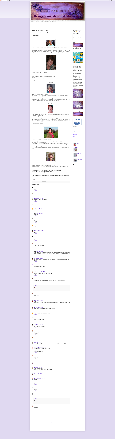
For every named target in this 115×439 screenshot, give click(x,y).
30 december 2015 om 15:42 (41, 186)
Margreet (35, 230)
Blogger (63, 428)
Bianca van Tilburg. (36, 347)
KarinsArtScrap (36, 186)
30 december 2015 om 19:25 (40, 292)
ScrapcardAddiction (76, 142)
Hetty (34, 324)
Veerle (34, 362)
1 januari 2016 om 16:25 (39, 373)
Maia (34, 367)
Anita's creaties (75, 147)
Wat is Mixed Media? (48, 21)
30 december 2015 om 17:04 (39, 258)
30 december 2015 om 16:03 (39, 213)
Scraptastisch (35, 271)
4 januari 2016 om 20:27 (51, 405)
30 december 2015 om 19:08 (41, 271)
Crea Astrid (35, 292)
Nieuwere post (33, 422)
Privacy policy (54, 21)
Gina (34, 342)
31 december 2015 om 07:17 (39, 324)
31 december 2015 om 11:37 (38, 342)
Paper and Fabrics (75, 152)
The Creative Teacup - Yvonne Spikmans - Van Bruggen (41, 405)
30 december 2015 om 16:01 (38, 208)
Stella (34, 307)
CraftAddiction (54, 32)
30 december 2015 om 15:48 (39, 198)
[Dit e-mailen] (42, 181)
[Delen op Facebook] (44, 181)
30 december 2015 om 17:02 (39, 251)
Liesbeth (35, 198)
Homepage (52, 422)
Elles (34, 208)
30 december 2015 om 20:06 (39, 307)
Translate (78, 31)
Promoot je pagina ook (75, 131)
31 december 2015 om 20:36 (38, 367)
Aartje (34, 258)
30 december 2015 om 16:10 (39, 230)
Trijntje (35, 373)
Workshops (42, 21)
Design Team (37, 21)
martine (35, 300)
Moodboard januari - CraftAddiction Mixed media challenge (79, 159)
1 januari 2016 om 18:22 (42, 378)
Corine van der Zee (36, 378)
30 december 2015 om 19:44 (39, 300)
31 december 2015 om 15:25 (39, 362)
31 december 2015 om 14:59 (42, 347)
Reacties (36, 285)
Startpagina (32, 21)
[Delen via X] (43, 181)
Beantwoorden (35, 190)
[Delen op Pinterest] (45, 181)
